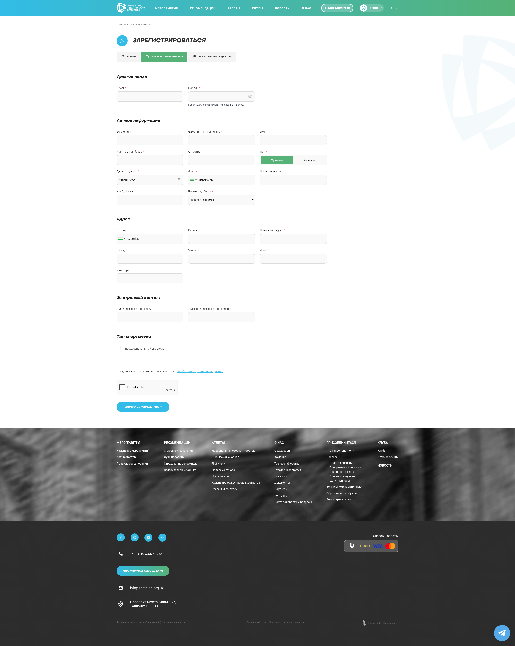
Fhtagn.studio (390, 623)
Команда (280, 457)
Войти (131, 56)
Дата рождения (127, 171)
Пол (262, 151)
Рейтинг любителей (224, 489)
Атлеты (234, 8)
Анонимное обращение (143, 571)
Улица (192, 250)
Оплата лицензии (341, 462)
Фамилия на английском (204, 132)
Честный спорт (222, 476)
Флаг (191, 171)
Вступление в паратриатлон (344, 486)
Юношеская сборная (225, 457)
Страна (121, 230)
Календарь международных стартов (236, 482)
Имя (263, 132)
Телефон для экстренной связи (208, 309)
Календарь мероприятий (133, 450)
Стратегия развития (287, 470)
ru (392, 8)
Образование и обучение (342, 493)
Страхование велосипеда (180, 463)
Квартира (123, 270)
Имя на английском (129, 151)
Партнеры (281, 489)
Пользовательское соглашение (287, 622)
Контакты (281, 495)
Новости (282, 8)
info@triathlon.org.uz (147, 587)
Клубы (257, 8)
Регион (193, 230)
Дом (263, 250)
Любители (218, 463)
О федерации (282, 450)
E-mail (120, 88)
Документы (282, 482)
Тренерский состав (286, 463)
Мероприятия (166, 8)
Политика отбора (223, 470)
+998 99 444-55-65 (146, 553)
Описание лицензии (342, 476)
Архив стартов (126, 457)
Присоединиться (337, 8)
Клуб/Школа (125, 191)
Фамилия (123, 132)
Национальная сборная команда (233, 450)
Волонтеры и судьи (338, 499)
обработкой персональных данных (200, 371)
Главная (121, 24)
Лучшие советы (174, 457)
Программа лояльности (345, 467)
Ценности (280, 476)
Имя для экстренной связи (134, 309)
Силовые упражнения (178, 450)
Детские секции (388, 457)
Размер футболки (199, 191)
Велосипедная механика (180, 470)
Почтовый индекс (271, 230)
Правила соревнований (132, 463)
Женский (310, 160)
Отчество (194, 151)
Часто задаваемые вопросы (293, 502)
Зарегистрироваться (167, 56)
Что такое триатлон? (340, 450)
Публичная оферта (342, 471)
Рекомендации (203, 8)
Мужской (277, 160)
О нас (306, 8)
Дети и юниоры (340, 480)
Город (121, 250)
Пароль (193, 88)
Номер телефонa (271, 171)
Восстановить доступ (215, 56)
